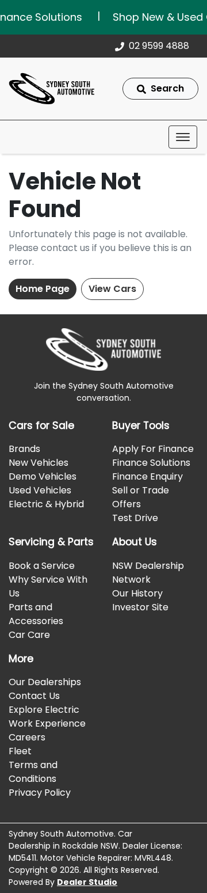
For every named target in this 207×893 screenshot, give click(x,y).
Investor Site (140, 607)
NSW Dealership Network (148, 572)
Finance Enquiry (147, 476)
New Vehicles (38, 462)
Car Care (29, 634)
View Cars (112, 288)
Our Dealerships (45, 682)
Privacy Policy (40, 792)
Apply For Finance (153, 448)
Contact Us (34, 695)
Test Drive (135, 518)
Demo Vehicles (42, 476)
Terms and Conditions (33, 771)
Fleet (20, 751)
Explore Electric (44, 709)
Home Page (43, 288)
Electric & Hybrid (46, 504)
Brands (24, 448)
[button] (182, 137)
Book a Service (42, 565)
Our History (137, 593)
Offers (126, 504)
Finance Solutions (151, 462)
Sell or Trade (140, 490)
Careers (27, 737)
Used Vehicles (40, 490)
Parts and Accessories (36, 614)
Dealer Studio (87, 882)
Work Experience (47, 723)
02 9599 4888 (159, 45)
